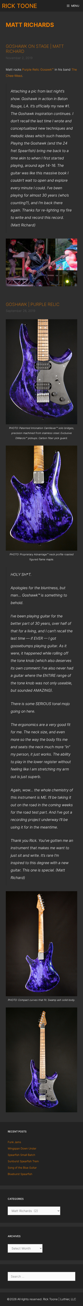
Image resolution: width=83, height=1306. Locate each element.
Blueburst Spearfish (20, 1174)
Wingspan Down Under (22, 1148)
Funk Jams (14, 1142)
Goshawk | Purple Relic (32, 304)
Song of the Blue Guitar (22, 1167)
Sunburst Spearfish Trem (23, 1161)
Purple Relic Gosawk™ (38, 69)
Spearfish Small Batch (21, 1154)
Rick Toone (19, 5)
